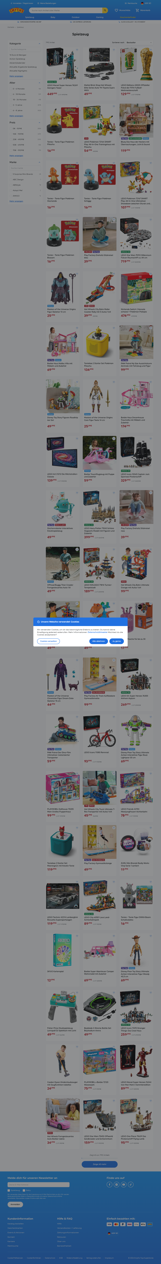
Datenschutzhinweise (97, 632)
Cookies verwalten (48, 641)
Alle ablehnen (98, 641)
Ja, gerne (116, 641)
